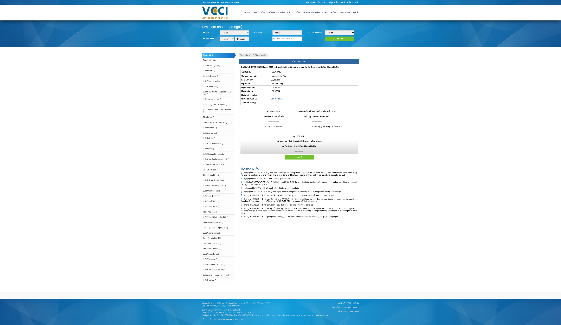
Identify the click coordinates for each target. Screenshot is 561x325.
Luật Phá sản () (209, 280)
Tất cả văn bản (209, 60)
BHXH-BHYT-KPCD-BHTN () (215, 122)
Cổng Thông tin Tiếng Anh (311, 12)
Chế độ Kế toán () (210, 170)
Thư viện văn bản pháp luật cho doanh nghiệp (332, 2)
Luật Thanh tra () (210, 259)
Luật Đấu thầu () (210, 128)
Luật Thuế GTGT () (211, 196)
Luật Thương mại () (211, 81)
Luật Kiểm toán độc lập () (213, 180)
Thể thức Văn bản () (211, 249)
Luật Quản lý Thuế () (211, 191)
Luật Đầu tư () (209, 71)
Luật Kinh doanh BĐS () (213, 143)
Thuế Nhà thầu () (210, 212)
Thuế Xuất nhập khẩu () (213, 222)
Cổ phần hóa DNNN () (212, 238)
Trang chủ (250, 12)
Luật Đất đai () (209, 138)
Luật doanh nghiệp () (211, 65)
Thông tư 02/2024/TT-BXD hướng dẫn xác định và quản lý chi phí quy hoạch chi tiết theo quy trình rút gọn (289, 195)
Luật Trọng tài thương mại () (215, 104)
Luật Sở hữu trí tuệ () (212, 99)
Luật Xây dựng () (210, 133)
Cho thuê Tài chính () (212, 243)
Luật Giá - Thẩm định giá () (214, 185)
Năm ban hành (208, 39)
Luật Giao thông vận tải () (214, 270)
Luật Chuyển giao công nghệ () (216, 159)
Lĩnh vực (205, 33)
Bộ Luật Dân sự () (210, 76)
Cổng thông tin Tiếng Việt (276, 12)
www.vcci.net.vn (322, 315)
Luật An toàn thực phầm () (214, 264)
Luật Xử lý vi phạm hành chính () (217, 275)
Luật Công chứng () (211, 254)
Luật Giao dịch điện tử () (213, 164)
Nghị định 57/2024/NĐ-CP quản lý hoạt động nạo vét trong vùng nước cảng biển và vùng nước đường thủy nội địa (292, 192)
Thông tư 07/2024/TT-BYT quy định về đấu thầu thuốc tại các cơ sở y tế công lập (278, 205)
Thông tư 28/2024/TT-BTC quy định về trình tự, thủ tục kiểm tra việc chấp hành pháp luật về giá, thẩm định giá (291, 216)
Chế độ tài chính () (211, 175)
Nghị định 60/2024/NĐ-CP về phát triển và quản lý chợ (267, 178)
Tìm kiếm (340, 39)
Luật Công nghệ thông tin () (214, 154)
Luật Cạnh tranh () (210, 86)
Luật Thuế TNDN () (211, 201)
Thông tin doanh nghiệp (344, 12)
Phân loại (258, 33)
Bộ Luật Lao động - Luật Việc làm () (217, 111)
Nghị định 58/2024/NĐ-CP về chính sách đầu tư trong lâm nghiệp (271, 188)
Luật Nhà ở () (208, 149)
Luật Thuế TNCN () (211, 207)
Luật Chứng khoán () (211, 233)
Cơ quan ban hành (314, 33)
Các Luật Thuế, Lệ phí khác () (215, 228)
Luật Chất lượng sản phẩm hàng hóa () (217, 93)
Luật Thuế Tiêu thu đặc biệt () (215, 217)
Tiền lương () (208, 117)
